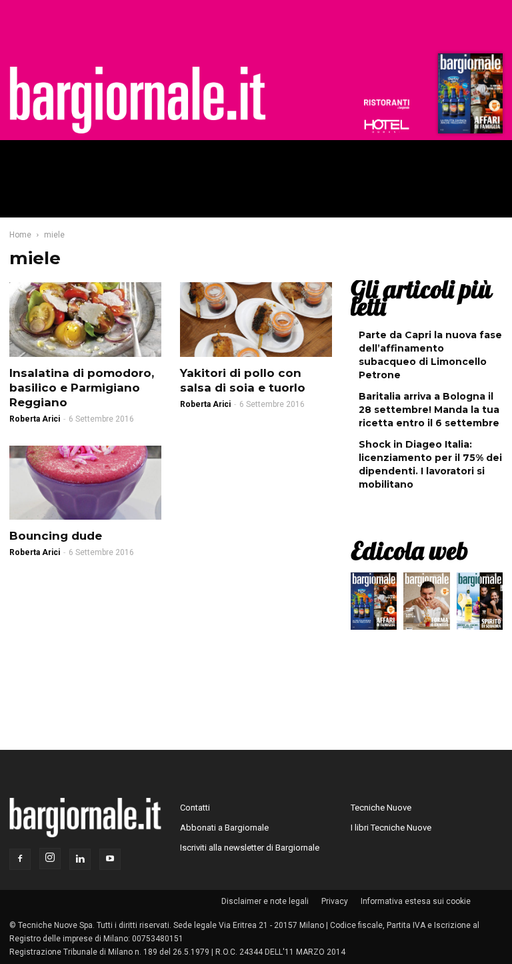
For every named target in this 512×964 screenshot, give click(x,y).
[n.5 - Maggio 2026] (480, 604)
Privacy (334, 901)
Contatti (195, 808)
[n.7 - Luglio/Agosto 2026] (469, 96)
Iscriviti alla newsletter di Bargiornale (249, 848)
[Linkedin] (80, 859)
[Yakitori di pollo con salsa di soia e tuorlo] (256, 319)
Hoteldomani (386, 126)
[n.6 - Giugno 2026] (426, 604)
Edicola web (409, 550)
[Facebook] (20, 859)
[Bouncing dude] (85, 483)
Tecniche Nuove (381, 808)
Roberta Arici (34, 419)
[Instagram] (50, 858)
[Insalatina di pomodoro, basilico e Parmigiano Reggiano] (85, 319)
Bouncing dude (55, 535)
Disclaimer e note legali (265, 901)
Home (20, 234)
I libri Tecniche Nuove (391, 828)
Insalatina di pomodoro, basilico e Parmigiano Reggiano (81, 387)
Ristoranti (386, 104)
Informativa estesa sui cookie (416, 901)
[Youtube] (110, 859)
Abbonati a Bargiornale (224, 828)
